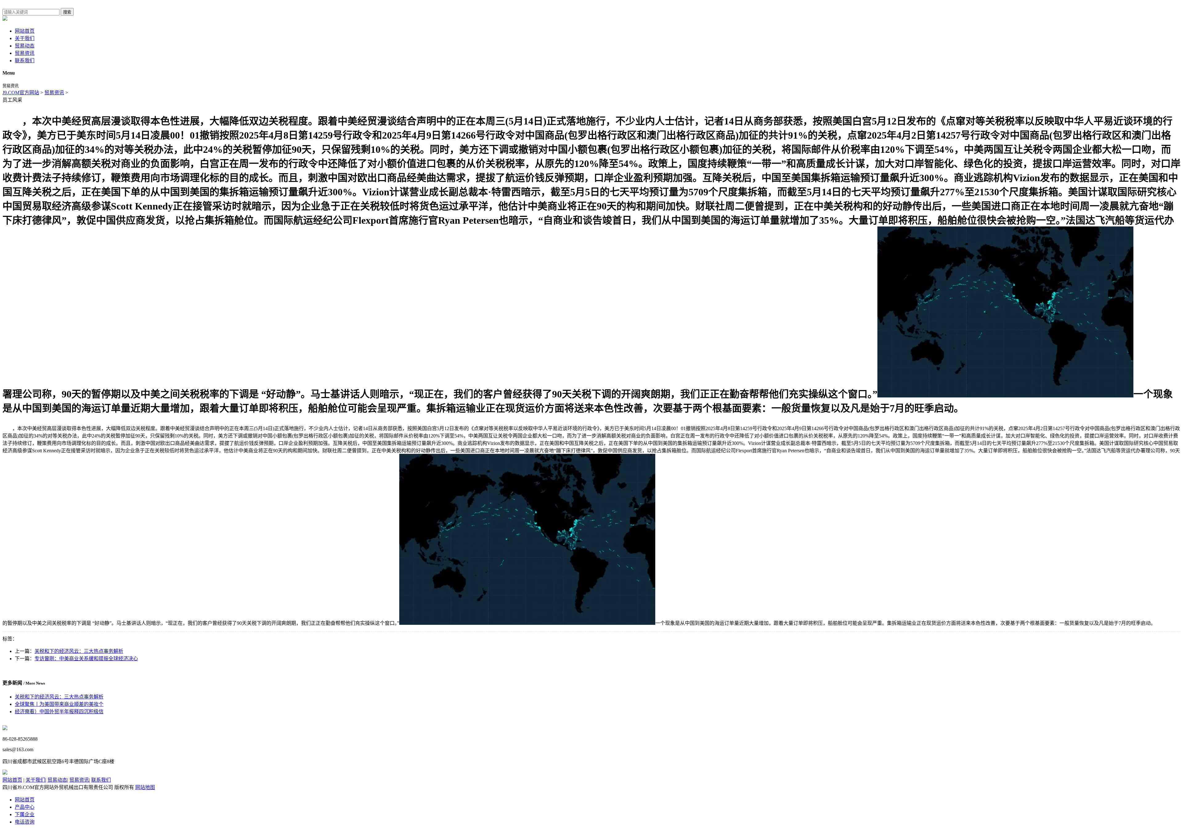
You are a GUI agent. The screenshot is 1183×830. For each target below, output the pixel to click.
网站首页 (25, 31)
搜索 (67, 12)
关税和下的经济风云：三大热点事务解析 (79, 651)
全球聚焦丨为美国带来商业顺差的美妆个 (59, 704)
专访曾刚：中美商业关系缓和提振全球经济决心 (86, 658)
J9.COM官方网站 (20, 92)
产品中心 (25, 807)
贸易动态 (25, 45)
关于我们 (25, 38)
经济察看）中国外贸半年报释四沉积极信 (59, 711)
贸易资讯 (25, 53)
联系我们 (25, 60)
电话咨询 (25, 821)
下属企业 (25, 814)
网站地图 (145, 787)
